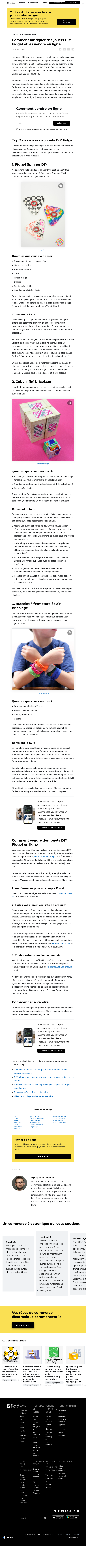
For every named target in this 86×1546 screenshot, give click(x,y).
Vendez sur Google (35, 1440)
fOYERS (16, 1118)
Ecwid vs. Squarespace (36, 1486)
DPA (38, 1534)
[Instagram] (73, 1511)
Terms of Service (48, 1534)
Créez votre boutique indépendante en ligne (62, 1468)
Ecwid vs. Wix (36, 1481)
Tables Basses (35, 1120)
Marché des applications (23, 1433)
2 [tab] (40, 1290)
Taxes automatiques (62, 1415)
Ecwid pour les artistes (22, 1485)
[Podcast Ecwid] (58, 1511)
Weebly (48, 1488)
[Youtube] (77, 1511)
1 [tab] (37, 1290)
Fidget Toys (34, 1127)
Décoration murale (36, 1125)
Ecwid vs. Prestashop (36, 1492)
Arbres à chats (35, 1116)
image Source (43, 250)
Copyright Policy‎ (72, 1537)
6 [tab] (53, 1290)
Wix (47, 1481)
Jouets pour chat (59, 1118)
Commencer (43, 1156)
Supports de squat (60, 1122)
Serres (16, 1116)
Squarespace (49, 1478)
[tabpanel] (18, 1263)
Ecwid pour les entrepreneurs (23, 1493)
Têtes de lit (18, 1122)
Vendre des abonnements (49, 1427)
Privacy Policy (30, 1534)
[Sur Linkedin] (64, 49)
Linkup (60, 1432)
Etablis (16, 1125)
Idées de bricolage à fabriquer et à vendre (33, 1096)
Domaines (62, 1411)
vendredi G (45, 1237)
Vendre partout (35, 1418)
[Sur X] (68, 49)
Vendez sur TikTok (36, 1446)
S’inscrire (72, 3)
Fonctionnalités (23, 1422)
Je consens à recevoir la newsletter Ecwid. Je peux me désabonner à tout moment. (43, 129)
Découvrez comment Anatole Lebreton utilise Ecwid (62, 1476)
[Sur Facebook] (60, 49)
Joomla (48, 1484)
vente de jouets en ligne (45, 857)
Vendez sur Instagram (36, 1424)
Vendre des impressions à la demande (49, 1442)
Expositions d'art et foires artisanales (31, 1092)
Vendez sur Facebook (36, 1432)
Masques (17, 1129)
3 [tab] (43, 1290)
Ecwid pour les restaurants (23, 1477)
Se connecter (56, 3)
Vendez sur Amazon (36, 1453)
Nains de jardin (58, 1120)
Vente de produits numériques (49, 1434)
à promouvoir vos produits (60, 967)
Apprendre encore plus (51, 828)
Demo (22, 1416)
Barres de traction (59, 1116)
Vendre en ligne (9, 1380)
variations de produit (61, 943)
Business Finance (31, 1385)
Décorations (18, 1127)
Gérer (44, 3)
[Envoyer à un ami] (73, 49)
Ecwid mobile (22, 1427)
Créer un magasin (66, 22)
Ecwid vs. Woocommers (36, 1476)
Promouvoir (33, 3)
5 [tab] (50, 1290)
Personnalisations (62, 1435)
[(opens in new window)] (58, 1516)
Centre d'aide (22, 1440)
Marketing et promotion (55, 1383)
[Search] (45, 1518)
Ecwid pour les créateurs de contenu (23, 1500)
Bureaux (17, 1120)
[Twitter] (70, 1511)
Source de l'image (43, 463)
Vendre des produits (48, 1419)
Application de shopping (62, 1427)
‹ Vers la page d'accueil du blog (25, 34)
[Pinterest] (62, 1511)
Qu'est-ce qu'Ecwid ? (23, 1412)
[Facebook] (66, 1511)
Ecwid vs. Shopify (36, 1470)
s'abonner (61, 123)
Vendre (22, 3)
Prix (21, 1419)
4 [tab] (46, 1290)
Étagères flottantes (37, 1118)
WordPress (49, 1475)
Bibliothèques (35, 1122)
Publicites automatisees (62, 1420)
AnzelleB (11, 1242)
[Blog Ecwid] (54, 1511)
